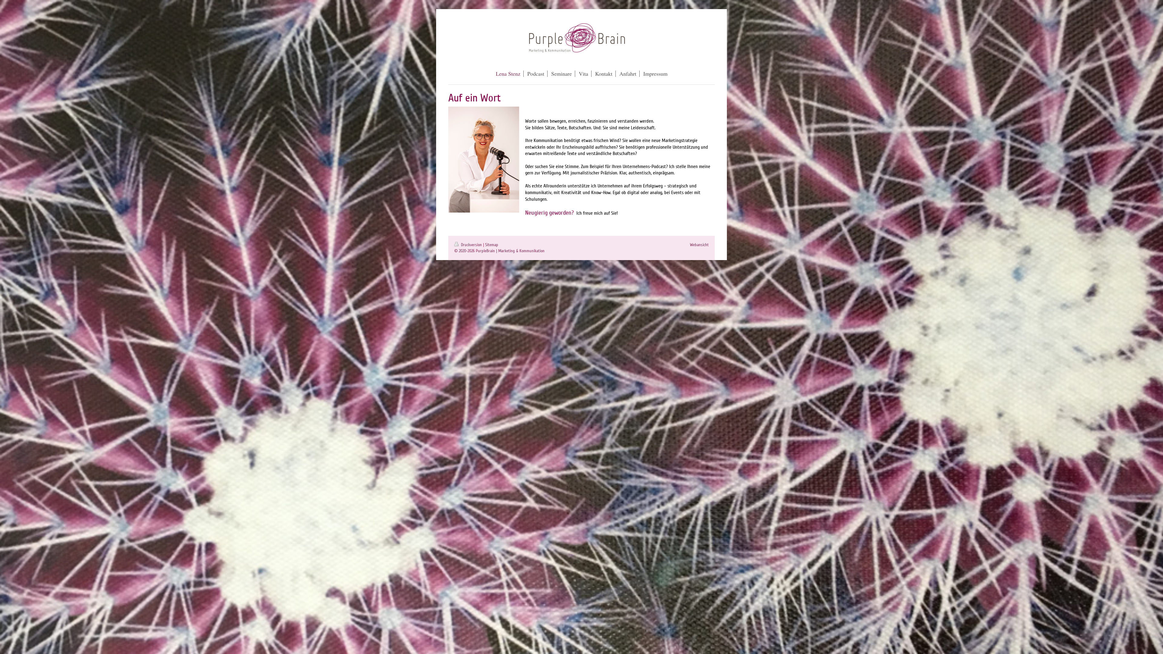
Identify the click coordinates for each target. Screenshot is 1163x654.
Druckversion (471, 244)
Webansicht (699, 244)
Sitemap (491, 244)
